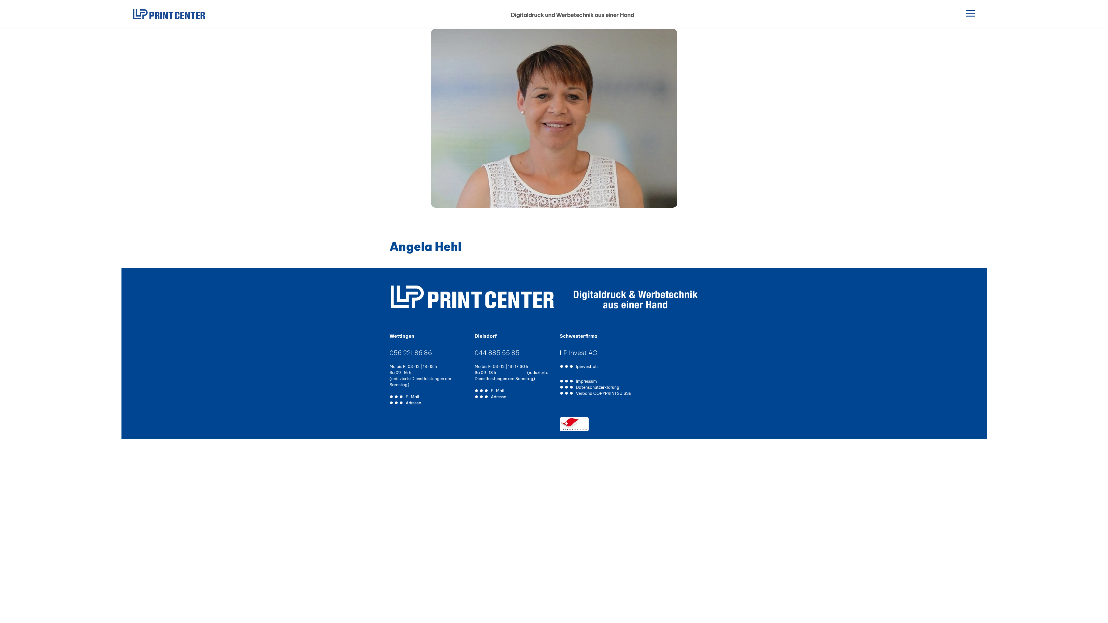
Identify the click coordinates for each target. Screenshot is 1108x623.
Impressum (586, 381)
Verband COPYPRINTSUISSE (603, 394)
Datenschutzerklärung (597, 388)
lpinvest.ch (587, 367)
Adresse (413, 403)
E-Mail (412, 397)
